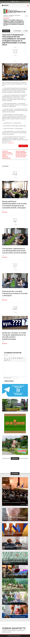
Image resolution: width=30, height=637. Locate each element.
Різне (4, 612)
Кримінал (5, 544)
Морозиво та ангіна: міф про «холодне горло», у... (15, 615)
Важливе (4, 586)
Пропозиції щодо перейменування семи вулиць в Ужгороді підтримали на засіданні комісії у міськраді (14, 204)
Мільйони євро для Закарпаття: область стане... (13, 533)
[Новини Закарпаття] (15, 11)
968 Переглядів (18, 30)
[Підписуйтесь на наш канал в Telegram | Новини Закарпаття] (15, 390)
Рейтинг (26, 30)
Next (27, 16)
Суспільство (11, 142)
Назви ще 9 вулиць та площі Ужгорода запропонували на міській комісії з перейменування (14, 336)
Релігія (4, 599)
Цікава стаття (24, 145)
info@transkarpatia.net (6, 632)
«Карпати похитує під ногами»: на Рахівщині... (14, 562)
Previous (25, 16)
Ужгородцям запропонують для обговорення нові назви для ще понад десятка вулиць (14, 250)
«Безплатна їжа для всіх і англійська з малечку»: (14, 502)
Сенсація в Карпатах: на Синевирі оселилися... (14, 588)
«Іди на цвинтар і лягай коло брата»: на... (15, 575)
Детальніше (5, 212)
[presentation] (5, 358)
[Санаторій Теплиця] (15, 445)
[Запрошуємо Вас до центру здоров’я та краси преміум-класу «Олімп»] (15, 423)
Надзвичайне (5, 559)
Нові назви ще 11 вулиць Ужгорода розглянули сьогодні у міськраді (14, 293)
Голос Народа (5, 515)
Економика (5, 531)
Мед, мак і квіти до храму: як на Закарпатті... (13, 601)
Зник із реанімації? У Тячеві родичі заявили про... (14, 518)
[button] (5, 358)
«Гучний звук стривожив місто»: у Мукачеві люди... (14, 546)
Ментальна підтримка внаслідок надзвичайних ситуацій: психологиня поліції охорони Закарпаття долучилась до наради (21, 154)
